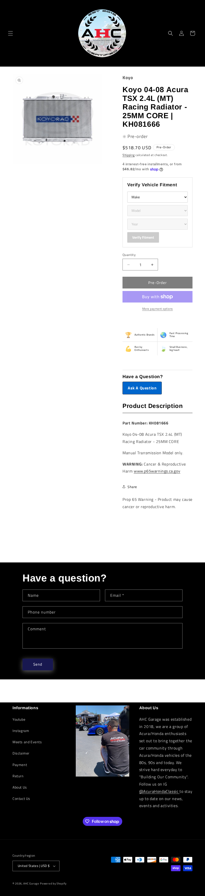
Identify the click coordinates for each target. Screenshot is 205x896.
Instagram (20, 730)
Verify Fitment (143, 237)
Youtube (18, 719)
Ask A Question (142, 388)
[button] (10, 33)
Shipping (128, 155)
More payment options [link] (157, 309)
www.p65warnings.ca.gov (157, 471)
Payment (19, 764)
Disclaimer (21, 753)
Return (18, 776)
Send (37, 664)
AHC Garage (31, 883)
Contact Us (21, 798)
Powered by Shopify (53, 883)
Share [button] (132, 486)
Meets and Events (27, 741)
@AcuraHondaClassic (159, 791)
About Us (19, 787)
